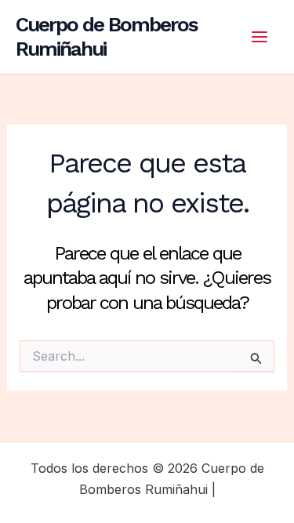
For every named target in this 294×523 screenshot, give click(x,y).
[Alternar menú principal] (259, 37)
